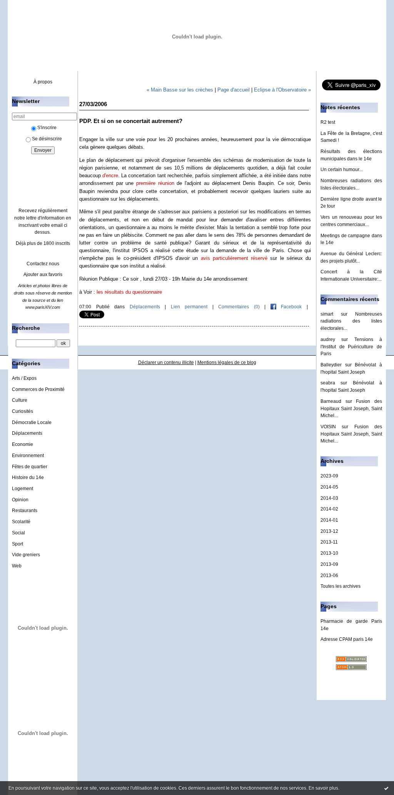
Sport (17, 544)
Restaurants (24, 510)
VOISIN (328, 426)
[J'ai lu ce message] (386, 788)
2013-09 (329, 564)
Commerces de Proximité (38, 389)
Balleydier (331, 365)
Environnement (28, 455)
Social (18, 533)
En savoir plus (323, 788)
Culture (19, 400)
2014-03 (329, 498)
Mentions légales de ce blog (226, 362)
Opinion (20, 499)
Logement (22, 488)
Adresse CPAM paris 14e (347, 639)
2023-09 (329, 476)
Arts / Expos (24, 378)
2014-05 (329, 487)
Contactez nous (43, 263)
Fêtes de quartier (29, 466)
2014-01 (329, 520)
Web (17, 566)
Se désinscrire (47, 138)
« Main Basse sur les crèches (180, 90)
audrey (328, 339)
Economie (22, 444)
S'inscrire (47, 127)
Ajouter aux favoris (42, 274)
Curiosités (22, 411)
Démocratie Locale (32, 422)
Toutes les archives (341, 586)
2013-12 (329, 531)
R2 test (328, 122)
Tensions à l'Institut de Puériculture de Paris (351, 346)
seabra (328, 383)
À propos (42, 82)
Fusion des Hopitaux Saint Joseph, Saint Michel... (351, 408)
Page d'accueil (233, 90)
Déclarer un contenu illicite (166, 362)
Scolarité (21, 521)
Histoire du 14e (28, 477)
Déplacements (27, 433)
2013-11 (329, 542)
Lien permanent (189, 306)
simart (327, 314)
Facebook (289, 306)
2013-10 (329, 553)
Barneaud (331, 401)
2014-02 (329, 509)
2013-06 (329, 575)
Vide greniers (26, 554)
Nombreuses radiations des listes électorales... (351, 321)
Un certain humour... (341, 169)
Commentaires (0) (239, 306)
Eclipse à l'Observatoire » (282, 90)
